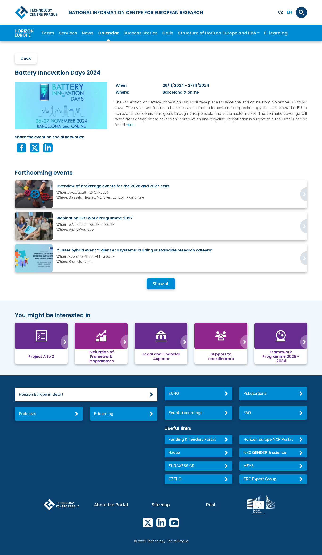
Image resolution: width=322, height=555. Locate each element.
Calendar (108, 33)
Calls (167, 33)
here (129, 125)
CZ (280, 12)
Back (26, 58)
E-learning (276, 33)
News (87, 33)
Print (210, 504)
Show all (161, 283)
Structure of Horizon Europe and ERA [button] (217, 33)
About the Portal (111, 504)
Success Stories (140, 33)
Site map (161, 504)
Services (68, 33)
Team (47, 33)
